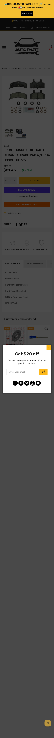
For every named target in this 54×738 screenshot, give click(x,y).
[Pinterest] (32, 383)
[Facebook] (15, 383)
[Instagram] (20, 383)
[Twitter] (26, 383)
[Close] (49, 347)
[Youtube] (38, 383)
